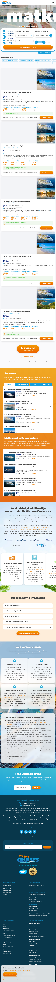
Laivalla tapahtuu (33, 897)
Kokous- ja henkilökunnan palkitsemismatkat (39, 913)
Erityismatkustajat (33, 910)
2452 (35, 218)
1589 (24, 109)
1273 (23, 164)
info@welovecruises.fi (29, 805)
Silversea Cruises (30, 529)
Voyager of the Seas (32, 493)
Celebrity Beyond (31, 429)
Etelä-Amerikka (6, 939)
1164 (5, 110)
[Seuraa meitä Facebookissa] (21, 832)
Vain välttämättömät (10, 978)
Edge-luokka (32, 928)
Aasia (35, 384)
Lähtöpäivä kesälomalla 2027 (26, 60)
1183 (13, 330)
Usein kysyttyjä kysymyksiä (27, 633)
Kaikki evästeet (9, 974)
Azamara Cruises (19, 529)
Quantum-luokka (33, 943)
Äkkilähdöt (5, 894)
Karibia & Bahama (7, 948)
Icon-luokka (32, 941)
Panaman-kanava (7, 951)
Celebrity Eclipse (31, 467)
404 (33, 485)
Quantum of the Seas (32, 480)
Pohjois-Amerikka (7, 953)
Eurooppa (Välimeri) (7, 937)
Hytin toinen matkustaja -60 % (12, 113)
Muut (46, 384)
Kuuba (4, 950)
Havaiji (4, 944)
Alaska (4, 926)
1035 (5, 164)
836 (33, 396)
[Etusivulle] (6, 2)
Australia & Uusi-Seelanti (8, 930)
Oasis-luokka (32, 945)
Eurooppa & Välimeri (22, 384)
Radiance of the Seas (32, 391)
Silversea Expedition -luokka (35, 961)
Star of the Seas (13, 96)
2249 (34, 330)
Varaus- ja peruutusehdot (35, 888)
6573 (34, 274)
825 (5, 218)
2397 (24, 273)
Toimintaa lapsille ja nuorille (35, 901)
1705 (24, 110)
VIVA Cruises (43, 529)
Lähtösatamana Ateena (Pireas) (30, 63)
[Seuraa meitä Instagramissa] (26, 832)
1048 (5, 109)
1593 (34, 474)
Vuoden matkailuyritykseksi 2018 (32, 823)
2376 (34, 163)
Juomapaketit (32, 896)
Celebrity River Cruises (8, 888)
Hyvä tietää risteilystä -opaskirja (36, 885)
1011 (13, 219)
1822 (34, 422)
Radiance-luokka (33, 950)
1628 (5, 273)
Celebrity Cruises (35, 527)
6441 (35, 273)
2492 (34, 164)
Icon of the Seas (31, 403)
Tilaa (46, 847)
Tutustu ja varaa (46, 117)
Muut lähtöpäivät (18, 99)
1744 (5, 274)
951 (5, 328)
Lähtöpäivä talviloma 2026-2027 (9, 60)
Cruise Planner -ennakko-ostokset (37, 894)
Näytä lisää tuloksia (28, 349)
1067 (5, 330)
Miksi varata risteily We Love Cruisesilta (38, 915)
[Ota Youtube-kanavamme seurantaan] (34, 832)
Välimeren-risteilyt (33, 908)
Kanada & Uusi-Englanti (8, 946)
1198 (13, 164)
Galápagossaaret (7, 942)
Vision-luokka (32, 952)
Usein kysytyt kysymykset (35, 887)
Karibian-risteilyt (33, 906)
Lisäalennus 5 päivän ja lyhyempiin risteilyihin (16, 167)
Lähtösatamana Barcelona (45, 63)
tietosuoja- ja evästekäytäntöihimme (19, 970)
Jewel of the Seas (31, 454)
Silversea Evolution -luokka (35, 957)
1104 (24, 218)
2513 (23, 274)
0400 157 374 (26, 803)
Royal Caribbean (24, 527)
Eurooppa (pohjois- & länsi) (9, 935)
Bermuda (5, 932)
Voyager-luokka (33, 948)
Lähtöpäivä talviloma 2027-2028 (43, 60)
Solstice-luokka (32, 929)
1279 (24, 328)
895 (13, 218)
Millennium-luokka (33, 931)
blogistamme (34, 836)
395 (33, 459)
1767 (34, 409)
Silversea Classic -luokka (35, 959)
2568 (34, 219)
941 (4, 219)
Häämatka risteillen (33, 912)
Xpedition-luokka (33, 933)
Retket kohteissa (33, 899)
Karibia (9, 384)
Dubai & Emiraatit (7, 933)
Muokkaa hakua (28, 356)
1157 (23, 163)
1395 (23, 330)
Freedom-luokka (33, 947)
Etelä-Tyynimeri (6, 941)
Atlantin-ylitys (6, 928)
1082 (14, 163)
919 (5, 163)
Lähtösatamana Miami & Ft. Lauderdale (11, 63)
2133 (34, 328)
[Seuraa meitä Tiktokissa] (30, 832)
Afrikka (4, 924)
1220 (23, 219)
